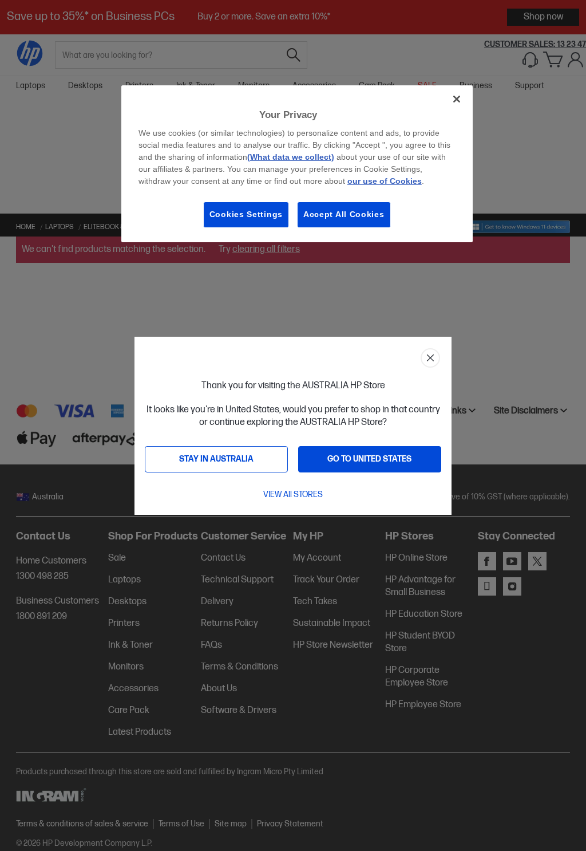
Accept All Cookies (344, 214)
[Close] (456, 99)
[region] (297, 163)
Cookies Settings (246, 214)
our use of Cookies (384, 181)
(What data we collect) (290, 156)
